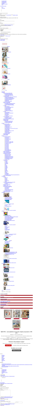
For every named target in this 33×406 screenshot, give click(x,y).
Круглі (6, 178)
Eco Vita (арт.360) (7, 132)
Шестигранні (7, 180)
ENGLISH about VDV (5, 366)
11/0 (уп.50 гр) (7, 138)
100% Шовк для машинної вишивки (10, 103)
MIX (5, 171)
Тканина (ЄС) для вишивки (9, 110)
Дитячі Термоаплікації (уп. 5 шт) (9, 254)
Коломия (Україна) (7, 109)
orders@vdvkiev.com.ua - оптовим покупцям (8, 376)
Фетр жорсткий (7, 187)
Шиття (8, 79)
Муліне (8, 57)
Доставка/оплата (4, 2)
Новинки (8, 46)
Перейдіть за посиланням (16, 350)
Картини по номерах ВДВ (10, 285)
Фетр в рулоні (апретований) (9, 189)
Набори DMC (7, 100)
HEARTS (6, 163)
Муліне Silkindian (6, 134)
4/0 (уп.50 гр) (7, 144)
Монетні (6, 179)
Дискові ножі (11, 247)
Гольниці (6, 225)
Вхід (2, 7)
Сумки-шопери (8, 289)
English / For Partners (4, 372)
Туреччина (6, 115)
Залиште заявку (8, 345)
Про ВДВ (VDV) (4, 369)
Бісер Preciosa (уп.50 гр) (7, 136)
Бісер (2, 357)
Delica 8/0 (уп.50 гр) (8, 155)
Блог (2, 4)
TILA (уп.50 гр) (7, 159)
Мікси (6, 181)
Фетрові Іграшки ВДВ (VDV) (9, 95)
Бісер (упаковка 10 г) (8, 149)
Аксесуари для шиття (12, 224)
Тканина (5, 105)
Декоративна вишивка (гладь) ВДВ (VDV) (11, 96)
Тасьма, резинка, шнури (12, 262)
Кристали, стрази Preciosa (7, 185)
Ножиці (10, 240)
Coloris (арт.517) (7, 127)
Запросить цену (7, 404)
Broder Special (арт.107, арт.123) (9, 130)
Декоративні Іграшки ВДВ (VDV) (9, 98)
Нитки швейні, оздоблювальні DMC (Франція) (11, 216)
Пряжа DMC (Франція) (8, 197)
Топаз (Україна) (7, 243)
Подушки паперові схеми (8, 121)
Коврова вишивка (6, 119)
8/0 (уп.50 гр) (7, 147)
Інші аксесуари (7, 229)
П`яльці (5, 111)
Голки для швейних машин (9, 234)
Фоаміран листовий (8, 190)
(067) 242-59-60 (3, 375)
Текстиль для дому (11, 267)
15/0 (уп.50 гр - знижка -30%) (9, 142)
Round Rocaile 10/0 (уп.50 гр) (9, 156)
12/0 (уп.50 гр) (7, 140)
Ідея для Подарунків (6, 272)
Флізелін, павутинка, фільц (13, 258)
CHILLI (6, 166)
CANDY (6, 162)
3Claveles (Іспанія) (7, 241)
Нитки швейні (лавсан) (8, 219)
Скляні (6, 161)
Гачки (6, 205)
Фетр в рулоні (7, 188)
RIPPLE (6, 170)
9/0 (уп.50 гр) (7, 148)
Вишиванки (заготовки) (8, 117)
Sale (6, 90)
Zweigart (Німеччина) (8, 107)
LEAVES (6, 167)
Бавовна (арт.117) (7, 125)
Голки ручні (6, 235)
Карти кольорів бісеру (8, 150)
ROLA (6, 165)
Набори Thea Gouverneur (8, 99)
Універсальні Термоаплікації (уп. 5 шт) (10, 253)
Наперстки (6, 227)
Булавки (6, 228)
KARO (6, 169)
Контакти (3, 3)
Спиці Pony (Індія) (7, 204)
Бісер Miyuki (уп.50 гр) (7, 153)
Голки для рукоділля (8, 236)
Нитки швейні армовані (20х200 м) (10, 220)
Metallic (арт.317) (7, 126)
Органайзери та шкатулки (8, 182)
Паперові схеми (6, 120)
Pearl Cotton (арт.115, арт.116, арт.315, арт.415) (11, 128)
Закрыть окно (2, 405)
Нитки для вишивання (7, 102)
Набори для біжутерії (6, 151)
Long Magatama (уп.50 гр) (8, 158)
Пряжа (10, 196)
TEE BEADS (7, 173)
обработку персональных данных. (9, 403)
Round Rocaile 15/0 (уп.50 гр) (9, 157)
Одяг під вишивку (6, 116)
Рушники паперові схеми (8, 122)
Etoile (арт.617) (7, 131)
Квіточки (6, 177)
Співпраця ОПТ (4, 1)
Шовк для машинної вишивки (9, 217)
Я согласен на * (8, 403)
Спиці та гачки (11, 203)
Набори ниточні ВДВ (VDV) (9, 97)
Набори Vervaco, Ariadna (8, 101)
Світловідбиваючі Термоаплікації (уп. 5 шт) (11, 252)
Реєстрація (3, 8)
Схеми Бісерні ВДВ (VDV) (9, 93)
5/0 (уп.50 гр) (7, 145)
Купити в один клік (9, 397)
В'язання (9, 73)
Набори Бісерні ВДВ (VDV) (9, 94)
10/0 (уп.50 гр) (7, 137)
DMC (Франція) (7, 106)
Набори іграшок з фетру (7, 191)
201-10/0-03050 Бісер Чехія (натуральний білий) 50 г (12, 174)
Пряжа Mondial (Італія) (8, 199)
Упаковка (6, 183)
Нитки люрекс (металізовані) (9, 218)
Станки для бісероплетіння (7, 152)
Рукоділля (9, 68)
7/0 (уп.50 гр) (7, 146)
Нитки (9, 215)
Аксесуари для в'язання (12, 210)
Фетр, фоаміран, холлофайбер (8, 186)
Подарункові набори (8, 124)
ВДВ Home (9, 84)
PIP (5, 164)
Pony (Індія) (6, 113)
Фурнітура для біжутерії (7, 184)
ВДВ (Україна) (7, 114)
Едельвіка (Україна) (8, 108)
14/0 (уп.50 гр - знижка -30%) (9, 141)
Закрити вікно (2, 398)
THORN (6, 172)
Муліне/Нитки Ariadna (7, 133)
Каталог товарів (2, 39)
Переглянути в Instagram (8, 318)
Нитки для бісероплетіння (7, 175)
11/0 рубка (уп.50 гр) (8, 139)
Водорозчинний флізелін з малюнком (9, 118)
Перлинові (6, 160)
